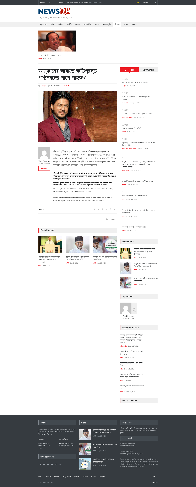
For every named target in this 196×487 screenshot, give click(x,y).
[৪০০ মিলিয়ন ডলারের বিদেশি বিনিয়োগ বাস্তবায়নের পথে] (85, 464)
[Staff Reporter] (44, 153)
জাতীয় (53, 24)
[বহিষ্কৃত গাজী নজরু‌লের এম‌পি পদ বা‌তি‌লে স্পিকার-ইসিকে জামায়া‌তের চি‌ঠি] (77, 244)
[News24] (54, 12)
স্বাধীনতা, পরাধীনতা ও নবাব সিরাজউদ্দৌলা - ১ (135, 227)
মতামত (97, 24)
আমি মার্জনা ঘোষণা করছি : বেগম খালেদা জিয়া (135, 196)
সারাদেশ (77, 24)
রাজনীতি (60, 24)
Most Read (129, 70)
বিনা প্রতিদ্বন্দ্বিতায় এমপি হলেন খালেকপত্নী (135, 82)
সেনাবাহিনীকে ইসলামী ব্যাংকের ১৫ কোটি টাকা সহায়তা (137, 181)
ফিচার (127, 103)
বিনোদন (117, 24)
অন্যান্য (134, 24)
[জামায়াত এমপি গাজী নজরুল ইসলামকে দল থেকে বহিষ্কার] (105, 244)
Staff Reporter (69, 86)
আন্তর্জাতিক (87, 24)
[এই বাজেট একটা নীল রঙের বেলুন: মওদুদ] (57, 41)
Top (153, 476)
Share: (41, 209)
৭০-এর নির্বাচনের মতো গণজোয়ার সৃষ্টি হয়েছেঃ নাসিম (137, 114)
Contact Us (154, 482)
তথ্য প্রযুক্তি (107, 24)
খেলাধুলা (125, 24)
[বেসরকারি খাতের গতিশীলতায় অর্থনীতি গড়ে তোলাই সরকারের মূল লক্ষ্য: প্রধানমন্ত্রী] (50, 244)
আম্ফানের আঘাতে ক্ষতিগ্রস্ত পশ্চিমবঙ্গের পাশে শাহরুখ (67, 74)
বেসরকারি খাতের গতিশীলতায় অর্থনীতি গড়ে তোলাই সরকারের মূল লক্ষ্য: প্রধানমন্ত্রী (80, 2)
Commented (148, 70)
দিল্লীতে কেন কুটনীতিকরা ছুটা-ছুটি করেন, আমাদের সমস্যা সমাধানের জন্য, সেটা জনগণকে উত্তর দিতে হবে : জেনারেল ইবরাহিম (138, 164)
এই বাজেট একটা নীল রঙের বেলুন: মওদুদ (49, 55)
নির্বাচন (127, 117)
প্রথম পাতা (43, 24)
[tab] (129, 70)
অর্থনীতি (69, 24)
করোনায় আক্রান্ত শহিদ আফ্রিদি (131, 128)
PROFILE (44, 168)
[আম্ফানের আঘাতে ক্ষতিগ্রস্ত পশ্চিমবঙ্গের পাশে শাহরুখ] (77, 116)
